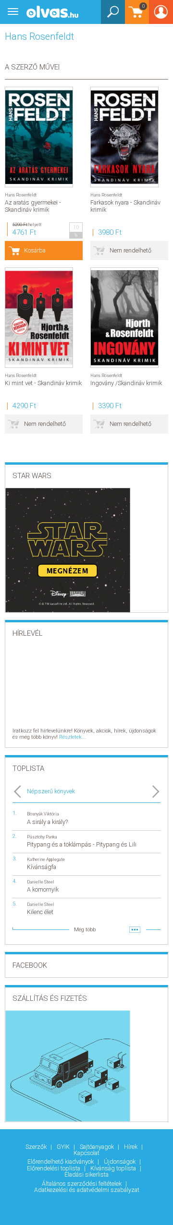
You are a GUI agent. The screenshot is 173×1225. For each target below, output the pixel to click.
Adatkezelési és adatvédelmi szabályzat (86, 1189)
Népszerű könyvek (51, 791)
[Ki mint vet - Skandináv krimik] (39, 317)
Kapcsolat (86, 1152)
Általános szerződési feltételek (82, 1183)
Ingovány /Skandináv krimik (126, 383)
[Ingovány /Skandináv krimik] (124, 317)
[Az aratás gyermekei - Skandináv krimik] (39, 137)
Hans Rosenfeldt (21, 194)
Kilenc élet (40, 912)
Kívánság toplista (113, 1168)
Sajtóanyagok (97, 1146)
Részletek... (72, 737)
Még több (85, 930)
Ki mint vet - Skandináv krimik (43, 383)
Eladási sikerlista (86, 1174)
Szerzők (36, 1146)
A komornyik (43, 889)
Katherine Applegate (46, 859)
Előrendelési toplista (54, 1168)
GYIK (64, 1146)
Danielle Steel (40, 881)
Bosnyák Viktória (43, 813)
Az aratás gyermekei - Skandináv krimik (33, 206)
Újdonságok (120, 1161)
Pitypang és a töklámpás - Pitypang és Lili (81, 844)
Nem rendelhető (130, 250)
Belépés (161, 15)
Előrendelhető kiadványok (61, 1161)
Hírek (131, 1146)
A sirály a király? (47, 821)
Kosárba (35, 250)
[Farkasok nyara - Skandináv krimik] (124, 137)
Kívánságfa (41, 866)
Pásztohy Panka (42, 836)
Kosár (135, 16)
